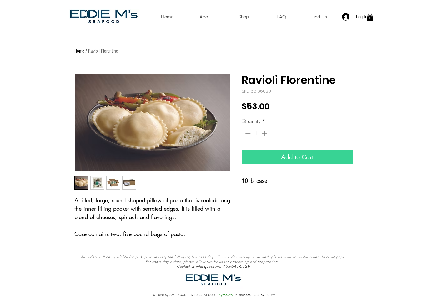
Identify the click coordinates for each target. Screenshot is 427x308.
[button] (370, 17)
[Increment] (265, 133)
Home (79, 51)
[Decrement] (247, 133)
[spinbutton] (256, 133)
